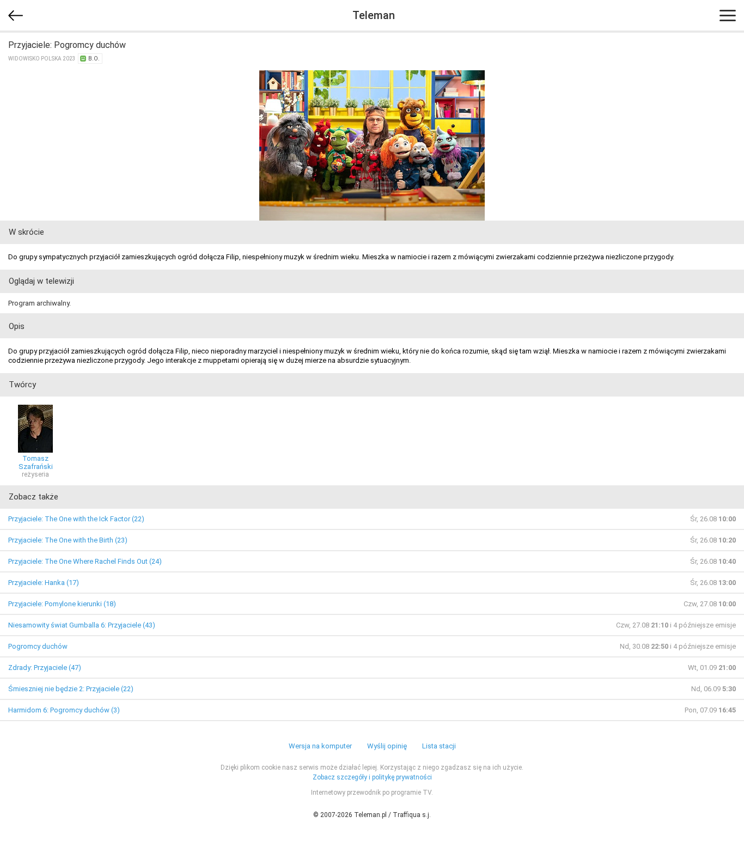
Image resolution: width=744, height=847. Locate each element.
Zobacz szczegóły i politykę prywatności (372, 777)
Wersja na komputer (320, 746)
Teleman (373, 15)
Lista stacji (439, 746)
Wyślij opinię (387, 746)
